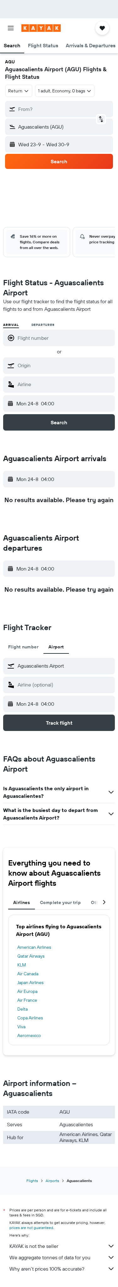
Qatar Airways (30, 956)
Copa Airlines (30, 1018)
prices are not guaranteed (31, 1227)
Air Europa (27, 991)
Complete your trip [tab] (60, 902)
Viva (21, 1026)
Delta (22, 1009)
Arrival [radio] (11, 325)
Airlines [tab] (21, 902)
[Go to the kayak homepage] (41, 28)
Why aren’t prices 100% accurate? (46, 1269)
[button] (11, 28)
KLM (21, 965)
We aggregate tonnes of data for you (49, 1257)
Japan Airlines (30, 982)
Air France (27, 1000)
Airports (52, 1180)
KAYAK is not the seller (33, 1246)
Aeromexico (29, 1035)
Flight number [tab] (23, 647)
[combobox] (65, 365)
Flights (32, 1180)
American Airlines (34, 947)
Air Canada (27, 974)
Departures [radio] (42, 325)
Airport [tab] (56, 647)
